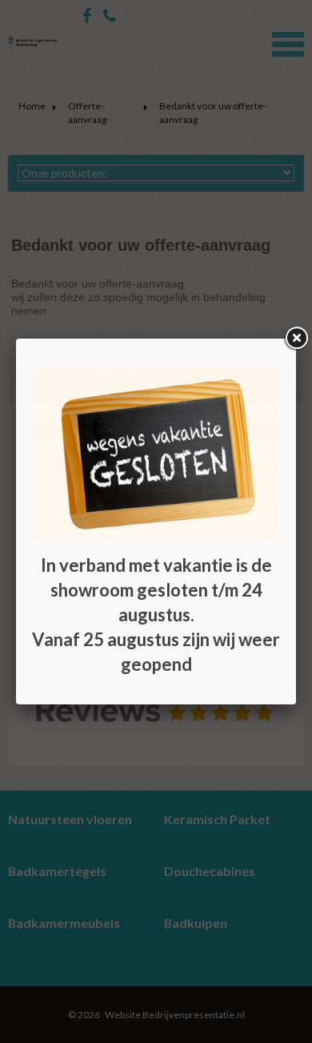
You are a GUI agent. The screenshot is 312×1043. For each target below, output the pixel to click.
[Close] (296, 338)
